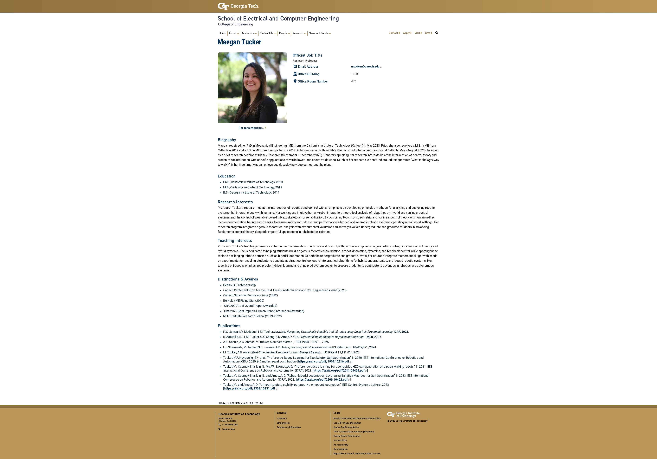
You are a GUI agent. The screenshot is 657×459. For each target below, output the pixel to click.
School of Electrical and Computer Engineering (278, 18)
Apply (406, 33)
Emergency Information (289, 427)
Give (427, 33)
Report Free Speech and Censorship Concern (356, 453)
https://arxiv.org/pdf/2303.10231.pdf (249, 388)
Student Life (266, 33)
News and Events (318, 33)
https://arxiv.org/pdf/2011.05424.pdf (339, 370)
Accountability (340, 444)
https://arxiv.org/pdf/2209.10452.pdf (321, 379)
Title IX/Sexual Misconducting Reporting (353, 431)
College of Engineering (235, 24)
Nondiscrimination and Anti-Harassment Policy (357, 418)
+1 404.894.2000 (230, 424)
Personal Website (250, 127)
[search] (436, 33)
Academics (248, 33)
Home (222, 33)
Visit (417, 33)
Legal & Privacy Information (347, 423)
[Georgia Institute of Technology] (238, 4)
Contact (393, 33)
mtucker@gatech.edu (365, 66)
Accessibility (340, 440)
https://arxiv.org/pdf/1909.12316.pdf (323, 361)
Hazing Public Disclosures (346, 436)
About (232, 33)
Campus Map (228, 429)
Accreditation (340, 449)
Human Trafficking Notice (346, 427)
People (283, 33)
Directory (282, 418)
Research (298, 33)
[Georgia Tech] (403, 414)
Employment (283, 423)
